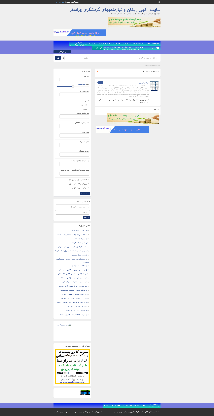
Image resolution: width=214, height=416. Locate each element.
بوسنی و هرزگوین (130, 90)
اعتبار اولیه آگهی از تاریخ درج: (78, 179)
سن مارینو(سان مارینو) (104, 90)
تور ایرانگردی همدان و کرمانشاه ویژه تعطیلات (73, 290)
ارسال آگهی (62, 51)
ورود (57, 2)
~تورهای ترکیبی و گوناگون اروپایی (127, 85)
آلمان (112, 85)
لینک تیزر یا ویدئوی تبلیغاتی (80, 160)
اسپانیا (101, 85)
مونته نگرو (110, 94)
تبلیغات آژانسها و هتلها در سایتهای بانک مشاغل (72, 274)
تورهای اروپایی (144, 82)
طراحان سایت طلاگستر (61, 412)
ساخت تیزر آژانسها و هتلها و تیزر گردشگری (74, 298)
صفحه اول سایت (151, 43)
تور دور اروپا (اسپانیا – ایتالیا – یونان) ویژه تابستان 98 (71, 251)
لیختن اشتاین (140, 94)
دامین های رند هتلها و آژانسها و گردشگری (74, 282)
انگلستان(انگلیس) (129, 88)
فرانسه (133, 92)
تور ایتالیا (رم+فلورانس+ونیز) (78, 230)
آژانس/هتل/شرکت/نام (82, 122)
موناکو (115, 94)
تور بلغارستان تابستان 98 (79, 243)
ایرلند (114, 88)
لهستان (106, 92)
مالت (134, 94)
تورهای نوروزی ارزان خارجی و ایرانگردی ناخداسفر (73, 286)
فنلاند (129, 92)
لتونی (109, 92)
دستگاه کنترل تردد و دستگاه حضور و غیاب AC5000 (72, 234)
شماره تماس (85, 132)
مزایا (86, 101)
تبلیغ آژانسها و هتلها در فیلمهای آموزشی (74, 294)
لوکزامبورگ (100, 92)
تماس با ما (92, 43)
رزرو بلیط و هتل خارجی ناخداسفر (77, 306)
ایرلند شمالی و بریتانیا (106, 88)
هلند (103, 94)
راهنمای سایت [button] (152, 48)
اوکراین (122, 88)
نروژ (106, 94)
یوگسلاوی (146, 96)
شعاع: (87, 84)
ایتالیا (117, 88)
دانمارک (117, 90)
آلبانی (115, 85)
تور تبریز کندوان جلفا (81, 238)
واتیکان (99, 94)
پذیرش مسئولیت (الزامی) (79, 188)
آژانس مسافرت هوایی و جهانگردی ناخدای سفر (73, 270)
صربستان (138, 92)
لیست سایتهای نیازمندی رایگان (133, 405)
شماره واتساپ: (84, 141)
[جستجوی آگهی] (58, 58)
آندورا (109, 85)
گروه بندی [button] (98, 48)
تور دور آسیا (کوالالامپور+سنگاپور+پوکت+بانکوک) (72, 314)
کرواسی (114, 92)
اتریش (105, 85)
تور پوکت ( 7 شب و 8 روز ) (79, 265)
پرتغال (123, 90)
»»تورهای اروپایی (152, 65)
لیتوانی (147, 94)
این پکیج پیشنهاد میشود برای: (78, 183)
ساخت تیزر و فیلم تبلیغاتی (132, 43)
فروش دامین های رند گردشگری (109, 43)
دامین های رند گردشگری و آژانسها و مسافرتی (73, 278)
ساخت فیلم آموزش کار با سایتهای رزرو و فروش (72, 247)
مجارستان (130, 94)
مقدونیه (125, 94)
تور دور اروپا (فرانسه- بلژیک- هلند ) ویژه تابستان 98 (71, 302)
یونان (141, 96)
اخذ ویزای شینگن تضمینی (79, 255)
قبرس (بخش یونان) (122, 92)
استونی (147, 88)
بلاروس (147, 90)
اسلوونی (137, 88)
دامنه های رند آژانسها (111, 405)
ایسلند (98, 88)
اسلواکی (142, 88)
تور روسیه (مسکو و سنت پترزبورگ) (76, 310)
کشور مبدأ (84, 105)
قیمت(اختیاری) (84, 91)
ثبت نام (61, 2)
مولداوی (120, 94)
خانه (159, 65)
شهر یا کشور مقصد (83, 113)
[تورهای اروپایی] (154, 90)
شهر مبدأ (86, 76)
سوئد (147, 92)
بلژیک (142, 90)
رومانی (112, 90)
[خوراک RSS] (159, 2)
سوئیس (143, 92)
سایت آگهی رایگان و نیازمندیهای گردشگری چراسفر (115, 9)
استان (85, 109)
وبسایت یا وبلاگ (84, 151)
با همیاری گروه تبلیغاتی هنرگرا (93, 412)
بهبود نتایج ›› (85, 193)
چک (120, 90)
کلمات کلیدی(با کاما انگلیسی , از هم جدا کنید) (75, 170)
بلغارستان (138, 90)
